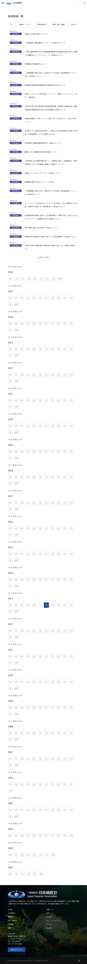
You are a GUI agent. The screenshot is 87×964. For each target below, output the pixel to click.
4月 (35, 279)
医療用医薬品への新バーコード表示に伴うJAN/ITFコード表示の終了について (51, 120)
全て (11, 24)
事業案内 (11, 917)
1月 (53, 279)
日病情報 (11, 924)
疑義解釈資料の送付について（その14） (40, 182)
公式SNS (49, 917)
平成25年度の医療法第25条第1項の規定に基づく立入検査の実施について (51, 247)
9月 (28, 298)
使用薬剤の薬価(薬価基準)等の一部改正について (43, 143)
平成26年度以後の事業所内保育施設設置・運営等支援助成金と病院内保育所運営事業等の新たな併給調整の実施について (51, 108)
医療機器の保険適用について (36, 64)
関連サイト (11, 928)
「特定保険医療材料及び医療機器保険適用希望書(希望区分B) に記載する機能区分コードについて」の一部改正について (51, 53)
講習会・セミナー (25, 24)
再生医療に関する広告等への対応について (41, 227)
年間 (59, 279)
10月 (21, 298)
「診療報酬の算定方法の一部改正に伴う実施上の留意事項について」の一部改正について (51, 192)
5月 (29, 279)
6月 (22, 279)
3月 (41, 279)
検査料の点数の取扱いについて (36, 34)
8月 (10, 279)
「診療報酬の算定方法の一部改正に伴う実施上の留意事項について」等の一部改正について (51, 74)
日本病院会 (11, 913)
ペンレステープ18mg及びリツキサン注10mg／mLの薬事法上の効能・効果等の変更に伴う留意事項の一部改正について (51, 205)
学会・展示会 (12, 920)
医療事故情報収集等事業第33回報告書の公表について (45, 85)
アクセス (49, 924)
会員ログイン (50, 909)
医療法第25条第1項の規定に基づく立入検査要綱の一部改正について (51, 236)
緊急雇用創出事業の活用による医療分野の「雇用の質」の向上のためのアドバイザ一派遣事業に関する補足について (51, 217)
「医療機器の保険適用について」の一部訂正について (45, 43)
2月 (47, 279)
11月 (16, 298)
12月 (10, 298)
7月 (16, 279)
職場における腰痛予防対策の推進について (41, 152)
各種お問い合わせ (16, 950)
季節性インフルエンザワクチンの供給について (42, 173)
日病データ (49, 913)
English (49, 928)
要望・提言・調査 (59, 24)
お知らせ (74, 24)
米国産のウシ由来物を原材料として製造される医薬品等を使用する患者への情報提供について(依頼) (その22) (51, 132)
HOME (10, 909)
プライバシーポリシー (53, 920)
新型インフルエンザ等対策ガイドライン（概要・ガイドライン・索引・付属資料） (51, 96)
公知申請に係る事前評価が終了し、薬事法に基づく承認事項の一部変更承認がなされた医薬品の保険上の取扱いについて (51, 162)
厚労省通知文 (42, 24)
